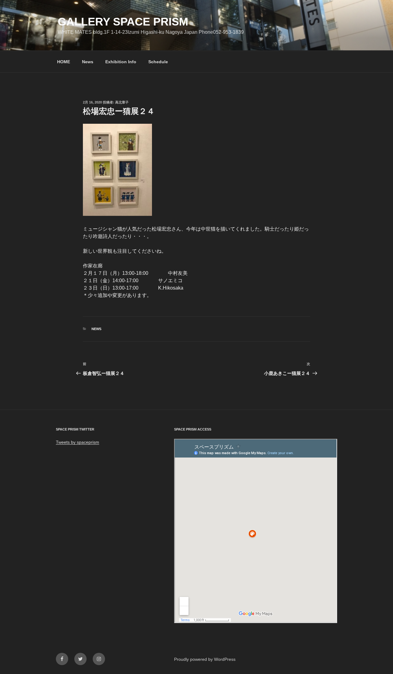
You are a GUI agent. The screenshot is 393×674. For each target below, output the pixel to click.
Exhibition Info (120, 61)
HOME (63, 61)
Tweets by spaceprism (77, 442)
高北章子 (122, 102)
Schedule (158, 61)
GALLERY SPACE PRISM (123, 21)
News (87, 61)
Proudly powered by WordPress (204, 659)
